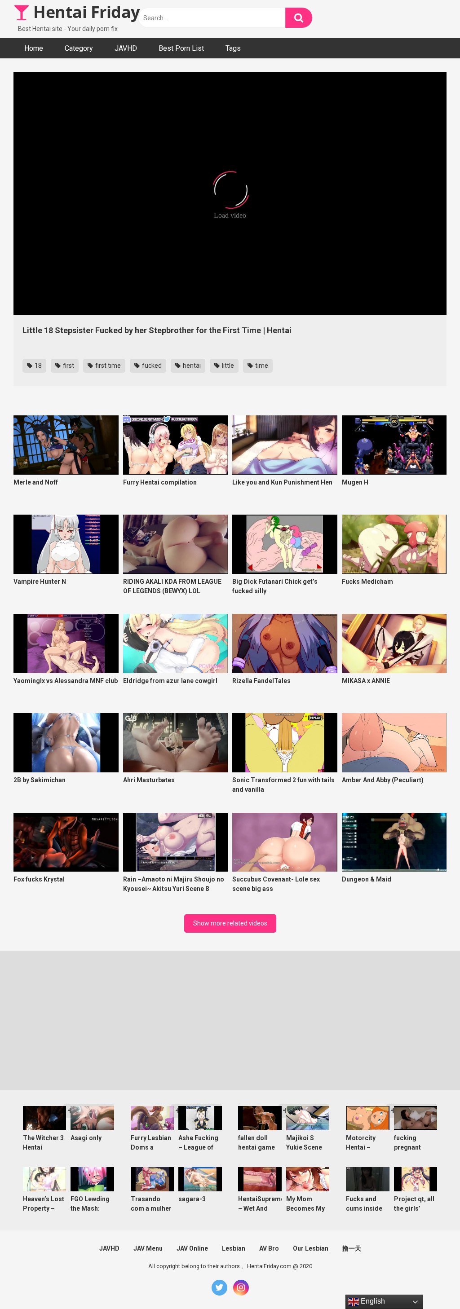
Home (33, 48)
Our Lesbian (310, 1248)
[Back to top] (430, 1282)
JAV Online (192, 1248)
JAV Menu (148, 1248)
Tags (233, 48)
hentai (191, 365)
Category (79, 48)
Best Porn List (181, 48)
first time (107, 365)
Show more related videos (230, 923)
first (68, 365)
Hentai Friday (85, 12)
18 (37, 365)
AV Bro (269, 1248)
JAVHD (126, 48)
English (372, 1301)
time (261, 365)
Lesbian (233, 1248)
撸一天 (351, 1248)
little (227, 365)
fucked (151, 365)
